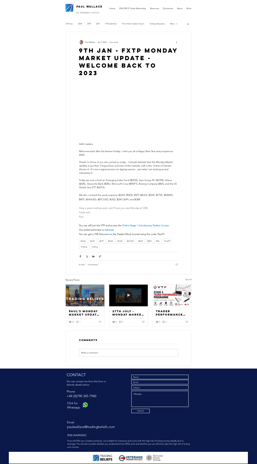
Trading (84, 247)
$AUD (83, 241)
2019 (89, 23)
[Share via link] (100, 256)
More (172, 23)
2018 (80, 23)
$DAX (110, 241)
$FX (157, 241)
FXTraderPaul (111, 23)
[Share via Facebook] (80, 256)
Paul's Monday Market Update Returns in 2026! (84, 313)
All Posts (69, 23)
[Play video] (128, 111)
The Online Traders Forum (133, 23)
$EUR (140, 241)
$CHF (92, 241)
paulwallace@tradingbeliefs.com (91, 427)
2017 (98, 23)
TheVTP (167, 241)
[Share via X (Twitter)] (87, 256)
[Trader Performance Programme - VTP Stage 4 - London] (172, 295)
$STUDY (130, 241)
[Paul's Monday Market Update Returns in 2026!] (85, 295)
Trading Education (157, 23)
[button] (188, 24)
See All (188, 279)
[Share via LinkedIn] (93, 256)
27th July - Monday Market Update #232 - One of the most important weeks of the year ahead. (128, 313)
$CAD (120, 241)
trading (95, 247)
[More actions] (176, 42)
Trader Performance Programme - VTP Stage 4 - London (169, 313)
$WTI (149, 241)
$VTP (101, 241)
